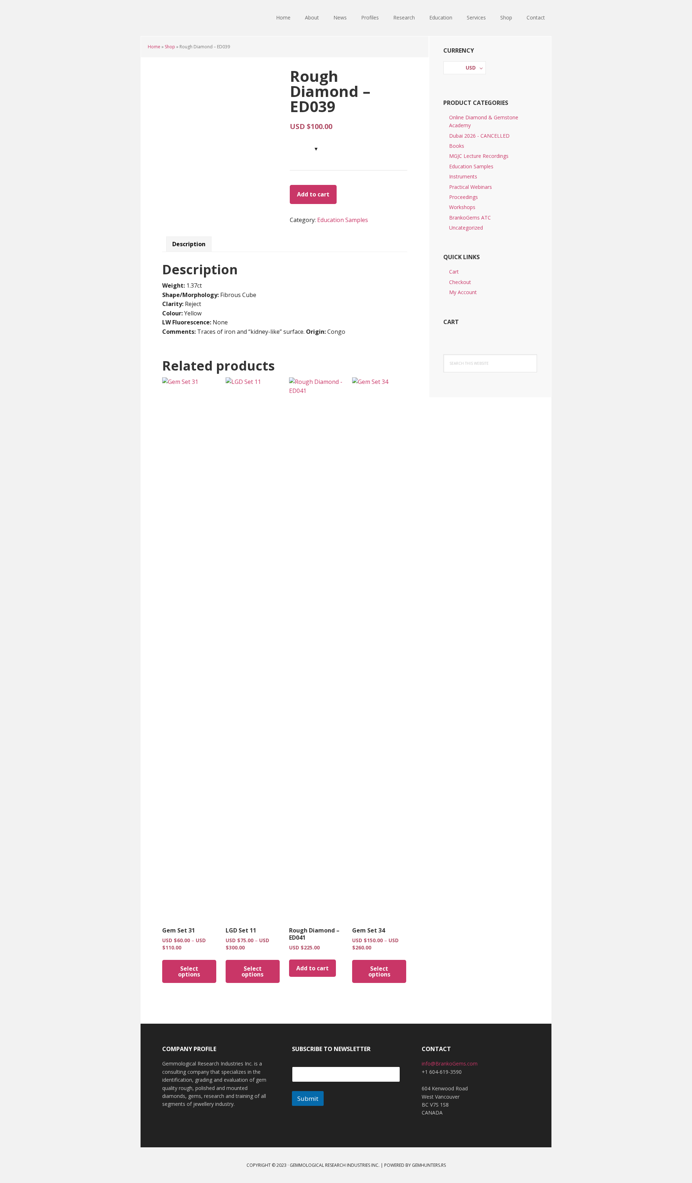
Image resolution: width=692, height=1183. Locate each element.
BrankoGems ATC (470, 217)
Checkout (460, 282)
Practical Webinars (470, 186)
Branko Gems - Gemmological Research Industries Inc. (187, 18)
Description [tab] (188, 244)
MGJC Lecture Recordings (479, 155)
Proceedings (463, 197)
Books (456, 145)
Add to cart (313, 194)
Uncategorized (466, 227)
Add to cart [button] (312, 968)
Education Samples (342, 220)
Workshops (462, 207)
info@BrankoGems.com (450, 1063)
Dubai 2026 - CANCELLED (479, 135)
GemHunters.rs (429, 1165)
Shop (170, 47)
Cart (454, 271)
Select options (189, 971)
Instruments (463, 176)
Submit (307, 1098)
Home (154, 47)
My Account (463, 292)
